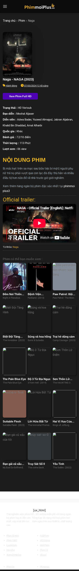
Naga (15, 247)
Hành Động (11, 85)
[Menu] (5, 6)
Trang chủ (9, 20)
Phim (21, 20)
